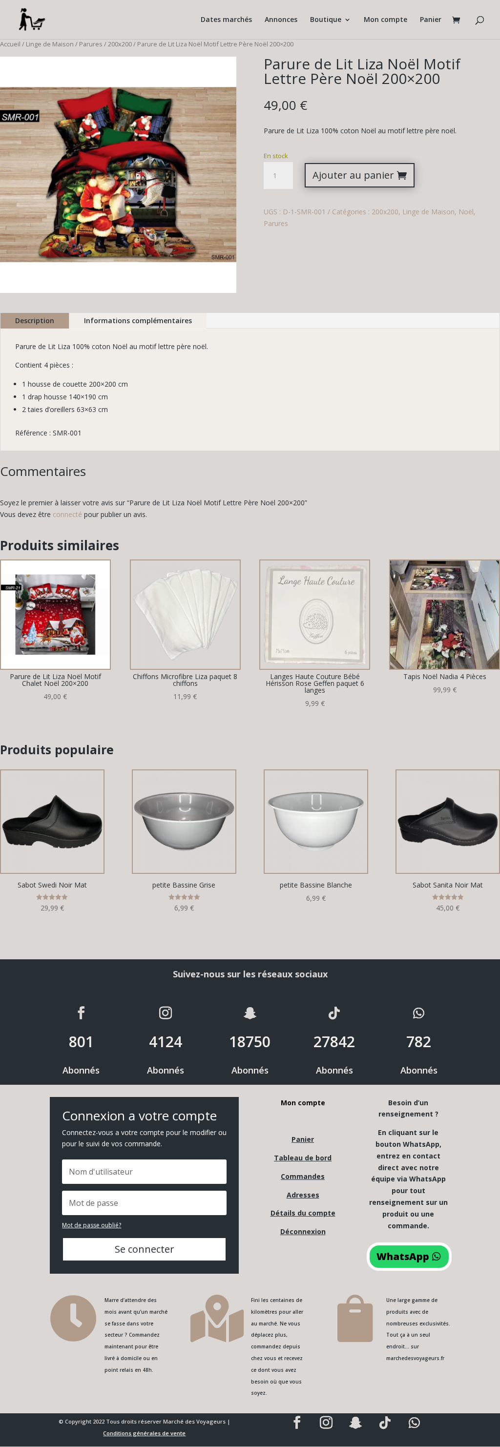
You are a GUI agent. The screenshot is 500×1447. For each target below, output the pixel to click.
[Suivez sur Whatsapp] (419, 1013)
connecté (67, 514)
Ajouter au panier (353, 175)
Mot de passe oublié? (91, 1225)
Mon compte (385, 20)
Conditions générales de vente (144, 1433)
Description (34, 320)
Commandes (303, 1176)
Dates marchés (226, 20)
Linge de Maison (50, 44)
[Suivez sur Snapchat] (250, 1013)
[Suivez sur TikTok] (334, 1013)
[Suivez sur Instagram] (165, 1013)
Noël (466, 211)
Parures (91, 44)
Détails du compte (303, 1213)
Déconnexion (303, 1231)
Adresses (303, 1194)
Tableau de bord (303, 1157)
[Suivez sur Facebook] (81, 1013)
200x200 (120, 44)
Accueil (10, 44)
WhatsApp (402, 1256)
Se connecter (144, 1249)
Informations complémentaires (138, 320)
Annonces (281, 20)
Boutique (325, 20)
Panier (430, 20)
